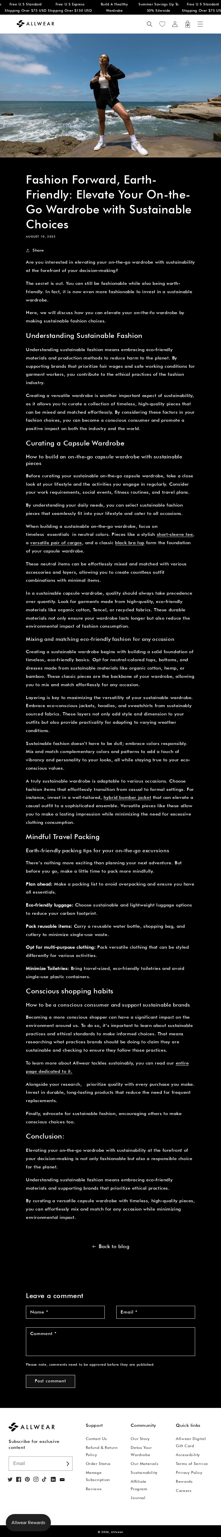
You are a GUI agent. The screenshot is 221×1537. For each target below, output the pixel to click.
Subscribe (67, 1463)
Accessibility (188, 1454)
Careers (183, 1490)
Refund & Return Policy (102, 1451)
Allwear (117, 1532)
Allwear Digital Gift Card (191, 1442)
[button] (200, 24)
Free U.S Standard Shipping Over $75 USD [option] (199, 7)
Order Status (98, 1463)
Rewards (184, 1481)
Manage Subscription (98, 1476)
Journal (138, 1497)
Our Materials (144, 1463)
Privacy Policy (189, 1472)
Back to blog (114, 1246)
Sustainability (144, 1472)
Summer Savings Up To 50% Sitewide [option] (154, 7)
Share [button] (38, 250)
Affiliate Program (139, 1485)
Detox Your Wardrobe (141, 1451)
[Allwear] (62, 1480)
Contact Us (96, 1438)
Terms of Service (192, 1463)
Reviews (94, 1489)
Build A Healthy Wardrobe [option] (109, 7)
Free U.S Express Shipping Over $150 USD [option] (65, 7)
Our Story (140, 1438)
